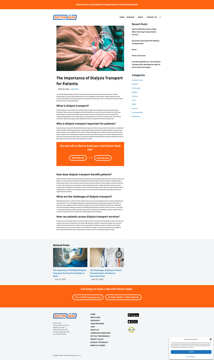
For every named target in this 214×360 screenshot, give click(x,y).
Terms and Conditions (100, 333)
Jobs (133, 100)
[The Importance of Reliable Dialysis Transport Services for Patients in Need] (70, 257)
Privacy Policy (97, 339)
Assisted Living (137, 80)
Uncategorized (137, 112)
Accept (191, 352)
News (140, 17)
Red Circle (78, 355)
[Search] (160, 17)
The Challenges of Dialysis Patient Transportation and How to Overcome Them (106, 273)
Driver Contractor (139, 56)
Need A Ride (95, 317)
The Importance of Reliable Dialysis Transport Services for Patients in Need (69, 273)
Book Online (78, 158)
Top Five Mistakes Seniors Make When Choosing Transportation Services (144, 32)
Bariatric (135, 84)
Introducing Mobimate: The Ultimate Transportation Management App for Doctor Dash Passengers (146, 64)
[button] (210, 339)
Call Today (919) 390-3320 (88, 297)
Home (122, 17)
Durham (135, 96)
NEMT (134, 104)
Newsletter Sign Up (99, 342)
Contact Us (152, 17)
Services (130, 17)
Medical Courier (97, 345)
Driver (134, 50)
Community (136, 88)
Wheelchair (136, 116)
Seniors (135, 108)
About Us (94, 330)
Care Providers (97, 324)
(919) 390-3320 (103, 158)
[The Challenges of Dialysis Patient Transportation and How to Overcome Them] (107, 257)
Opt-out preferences (190, 356)
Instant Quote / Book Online (123, 297)
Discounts (95, 321)
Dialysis (74, 89)
